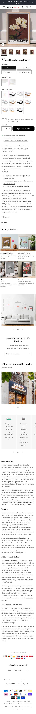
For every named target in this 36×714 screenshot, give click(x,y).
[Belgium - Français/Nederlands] (22, 656)
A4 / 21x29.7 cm (9, 68)
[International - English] (4, 656)
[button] (4, 7)
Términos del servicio (27, 703)
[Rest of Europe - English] (25, 658)
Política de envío (9, 706)
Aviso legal (30, 706)
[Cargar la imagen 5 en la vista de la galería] (32, 52)
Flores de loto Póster (24, 253)
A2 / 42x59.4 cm (9, 72)
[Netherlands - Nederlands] (19, 656)
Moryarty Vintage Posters (17, 701)
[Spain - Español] (6, 656)
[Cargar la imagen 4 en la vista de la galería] (25, 52)
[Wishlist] (27, 7)
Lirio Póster (21, 280)
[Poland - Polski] (17, 658)
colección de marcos (21, 636)
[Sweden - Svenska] (11, 658)
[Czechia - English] (19, 658)
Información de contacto (19, 709)
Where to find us (7, 367)
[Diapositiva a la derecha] (22, 329)
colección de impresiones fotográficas (19, 502)
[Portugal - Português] (9, 656)
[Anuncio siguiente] (32, 2)
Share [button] (5, 222)
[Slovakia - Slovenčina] (22, 658)
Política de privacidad (14, 703)
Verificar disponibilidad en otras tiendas (16, 140)
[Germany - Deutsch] (14, 656)
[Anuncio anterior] (4, 2)
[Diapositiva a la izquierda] (13, 329)
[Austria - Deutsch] (27, 656)
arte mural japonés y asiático (21, 504)
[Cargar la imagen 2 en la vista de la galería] (11, 52)
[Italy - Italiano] (17, 656)
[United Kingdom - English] (25, 656)
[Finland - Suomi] (14, 658)
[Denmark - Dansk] (32, 656)
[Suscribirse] (30, 354)
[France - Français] (11, 656)
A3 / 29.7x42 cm (24, 68)
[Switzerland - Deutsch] (30, 656)
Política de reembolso (20, 706)
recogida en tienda (22, 186)
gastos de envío (24, 119)
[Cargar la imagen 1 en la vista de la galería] (4, 52)
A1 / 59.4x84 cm (24, 72)
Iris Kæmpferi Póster (6, 253)
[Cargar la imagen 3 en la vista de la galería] (18, 52)
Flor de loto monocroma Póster (7, 280)
